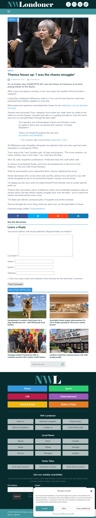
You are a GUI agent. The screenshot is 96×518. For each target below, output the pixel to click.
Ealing (20, 447)
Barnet (20, 441)
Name (11, 261)
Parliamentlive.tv (37, 208)
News (12, 19)
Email (11, 267)
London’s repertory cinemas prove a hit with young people (69, 356)
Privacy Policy (68, 514)
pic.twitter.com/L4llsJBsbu (31, 135)
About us (20, 421)
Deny (64, 508)
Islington (75, 453)
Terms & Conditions (20, 427)
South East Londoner (48, 467)
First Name (12, 485)
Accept (44, 508)
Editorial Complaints (48, 421)
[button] (91, 491)
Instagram (74, 4)
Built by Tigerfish (14, 515)
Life (27, 396)
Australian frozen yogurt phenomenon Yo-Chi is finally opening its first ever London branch (68, 322)
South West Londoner (75, 467)
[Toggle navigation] (9, 12)
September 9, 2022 (59, 140)
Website (11, 273)
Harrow (20, 453)
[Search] (62, 364)
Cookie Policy (58, 514)
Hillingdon (48, 453)
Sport (68, 388)
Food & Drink (27, 404)
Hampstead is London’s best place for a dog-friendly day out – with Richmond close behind (26, 322)
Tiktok (85, 4)
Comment (13, 255)
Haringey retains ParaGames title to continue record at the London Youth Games (26, 356)
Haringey (75, 447)
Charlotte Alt (35, 79)
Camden (75, 441)
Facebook (68, 4)
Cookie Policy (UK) (75, 427)
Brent (48, 441)
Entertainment (69, 396)
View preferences (83, 508)
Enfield (48, 447)
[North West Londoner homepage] (30, 4)
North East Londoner (20, 467)
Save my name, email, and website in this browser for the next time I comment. (46, 278)
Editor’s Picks (68, 404)
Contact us (48, 427)
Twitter (80, 4)
